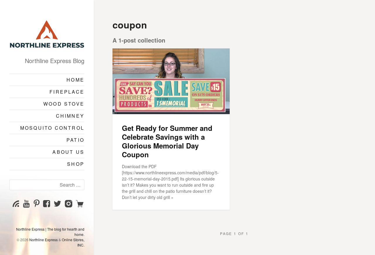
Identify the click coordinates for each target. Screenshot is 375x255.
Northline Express (43, 239)
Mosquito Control (52, 127)
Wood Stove (63, 103)
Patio (75, 139)
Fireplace (67, 91)
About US (68, 151)
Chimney (70, 115)
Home (75, 79)
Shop (75, 164)
